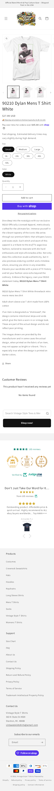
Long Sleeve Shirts (15, 595)
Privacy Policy (12, 681)
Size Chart (11, 641)
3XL (28, 156)
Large (37, 149)
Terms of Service (14, 688)
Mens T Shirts (12, 602)
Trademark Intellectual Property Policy (25, 695)
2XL (17, 156)
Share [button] (8, 363)
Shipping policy (19, 785)
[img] (27, 492)
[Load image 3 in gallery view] (40, 92)
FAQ (8, 648)
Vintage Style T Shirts (16, 615)
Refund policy (16, 780)
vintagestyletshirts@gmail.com (22, 724)
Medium (23, 149)
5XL (7, 162)
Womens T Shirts (14, 622)
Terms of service (45, 780)
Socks (9, 609)
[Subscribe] (42, 742)
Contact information (36, 785)
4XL (39, 156)
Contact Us (11, 661)
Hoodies (10, 582)
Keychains (11, 588)
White (8, 174)
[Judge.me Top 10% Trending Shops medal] (41, 461)
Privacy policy (30, 780)
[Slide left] (3, 92)
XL (6, 156)
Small (8, 149)
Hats (8, 575)
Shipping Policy (13, 668)
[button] (6, 18)
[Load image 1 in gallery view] (13, 92)
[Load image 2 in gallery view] (27, 92)
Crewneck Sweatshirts (16, 568)
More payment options (27, 213)
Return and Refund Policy (18, 675)
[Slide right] (50, 92)
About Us (10, 654)
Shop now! (27, 422)
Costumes (11, 561)
